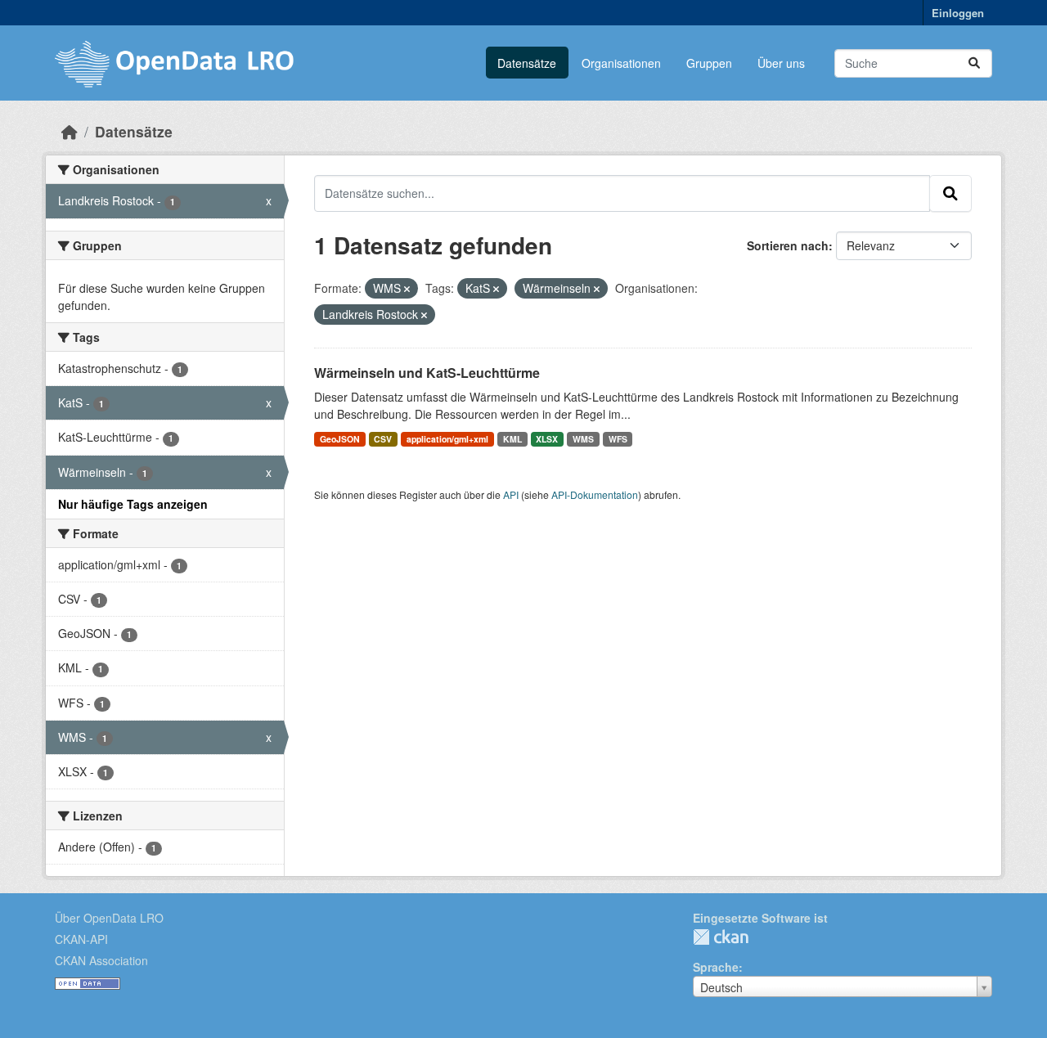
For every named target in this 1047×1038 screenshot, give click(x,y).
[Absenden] (974, 63)
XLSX (547, 439)
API (511, 494)
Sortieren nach (788, 245)
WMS (583, 439)
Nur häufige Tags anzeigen (133, 504)
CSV (383, 439)
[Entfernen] (407, 288)
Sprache (716, 967)
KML (512, 439)
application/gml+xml (447, 439)
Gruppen (709, 63)
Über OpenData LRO (109, 918)
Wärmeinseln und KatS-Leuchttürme (427, 372)
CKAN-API (81, 939)
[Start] (69, 131)
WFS (618, 439)
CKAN (720, 937)
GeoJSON (340, 439)
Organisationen (621, 63)
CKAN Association (101, 960)
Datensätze (526, 63)
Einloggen (958, 12)
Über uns (781, 63)
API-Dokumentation (594, 494)
